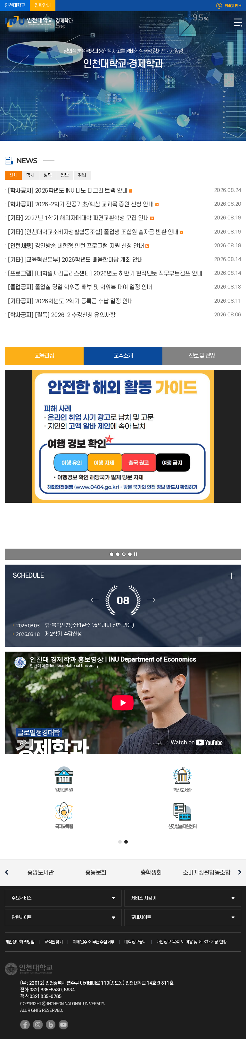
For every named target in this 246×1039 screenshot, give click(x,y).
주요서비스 (22, 898)
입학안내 (43, 5)
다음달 (151, 600)
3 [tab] (124, 554)
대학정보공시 (135, 942)
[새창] (25, 1024)
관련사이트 (22, 917)
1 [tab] (111, 554)
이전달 (95, 600)
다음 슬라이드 (130, 123)
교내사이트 (141, 917)
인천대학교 (15, 5)
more (231, 576)
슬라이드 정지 (123, 123)
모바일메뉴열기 (238, 22)
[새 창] (123, 436)
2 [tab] (117, 554)
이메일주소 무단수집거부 (93, 942)
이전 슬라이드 (116, 123)
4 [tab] (130, 554)
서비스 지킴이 (143, 898)
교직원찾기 (53, 942)
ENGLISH (233, 6)
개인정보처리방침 (19, 942)
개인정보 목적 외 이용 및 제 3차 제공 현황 (191, 942)
